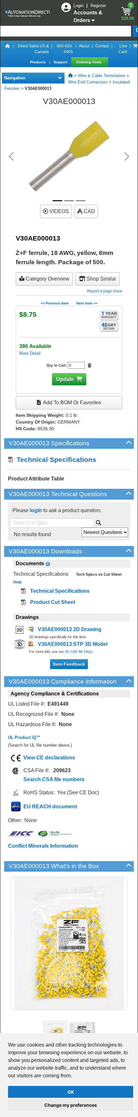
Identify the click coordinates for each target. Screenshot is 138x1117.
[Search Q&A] (98, 522)
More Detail (29, 353)
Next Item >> (86, 303)
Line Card (122, 49)
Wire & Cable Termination (101, 75)
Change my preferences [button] (70, 1105)
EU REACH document (50, 806)
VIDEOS (58, 211)
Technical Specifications (54, 459)
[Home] (7, 49)
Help (17, 582)
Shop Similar (100, 278)
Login (79, 5)
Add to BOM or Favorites (71, 402)
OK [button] (70, 1092)
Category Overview (46, 278)
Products (38, 62)
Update (65, 379)
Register (98, 5)
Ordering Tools (89, 62)
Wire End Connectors (88, 82)
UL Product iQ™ (24, 737)
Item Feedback (69, 664)
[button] (11, 156)
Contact (102, 46)
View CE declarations (49, 757)
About (84, 46)
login (36, 510)
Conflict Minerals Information (43, 846)
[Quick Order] (135, 49)
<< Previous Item (55, 303)
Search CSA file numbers (53, 779)
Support (61, 62)
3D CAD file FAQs (79, 652)
